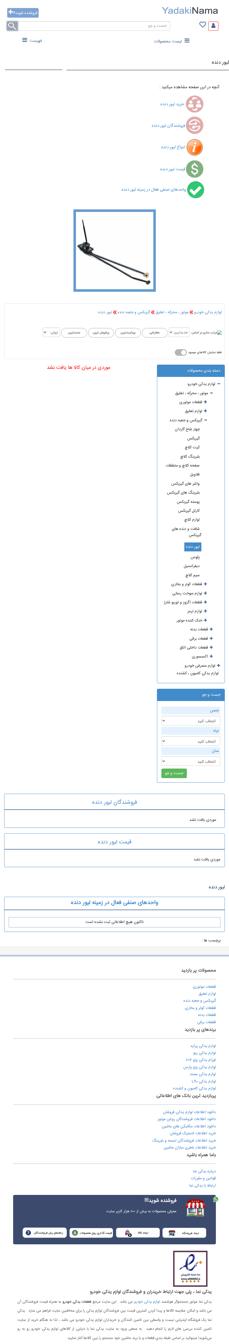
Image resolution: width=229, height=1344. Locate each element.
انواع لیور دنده (173, 147)
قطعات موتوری (204, 987)
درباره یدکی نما (204, 1171)
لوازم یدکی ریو (204, 1053)
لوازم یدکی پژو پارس (199, 1067)
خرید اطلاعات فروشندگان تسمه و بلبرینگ (184, 1140)
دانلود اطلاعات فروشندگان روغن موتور (187, 1119)
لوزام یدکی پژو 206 (201, 1060)
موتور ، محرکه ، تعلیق (172, 312)
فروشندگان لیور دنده (168, 125)
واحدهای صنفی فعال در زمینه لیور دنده (154, 189)
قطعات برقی (206, 1022)
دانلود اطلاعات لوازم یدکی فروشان (189, 1112)
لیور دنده (220, 62)
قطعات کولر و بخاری (200, 1008)
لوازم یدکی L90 (204, 1081)
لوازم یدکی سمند (203, 1074)
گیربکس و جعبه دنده (134, 312)
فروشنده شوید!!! (25, 13)
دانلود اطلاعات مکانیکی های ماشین (189, 1126)
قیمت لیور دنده (172, 169)
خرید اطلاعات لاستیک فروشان (193, 1133)
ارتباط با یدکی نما (202, 1185)
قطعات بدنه (207, 1015)
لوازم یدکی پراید (203, 1046)
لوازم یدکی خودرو (208, 312)
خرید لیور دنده (172, 104)
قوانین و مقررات (203, 1178)
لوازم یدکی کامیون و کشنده (194, 1088)
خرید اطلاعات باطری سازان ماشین (190, 1147)
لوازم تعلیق (207, 994)
